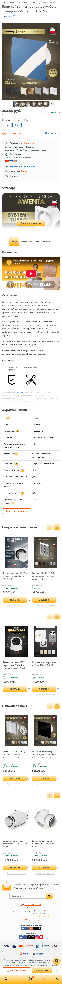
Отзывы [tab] (37, 241)
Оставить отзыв (52, 133)
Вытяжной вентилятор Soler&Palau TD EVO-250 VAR (43, 843)
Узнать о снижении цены (10, 115)
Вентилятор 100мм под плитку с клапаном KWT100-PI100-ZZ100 (14, 754)
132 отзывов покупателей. (35, 919)
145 (7, 124)
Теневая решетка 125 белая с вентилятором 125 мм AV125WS (16, 576)
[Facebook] (25, 937)
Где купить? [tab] (47, 241)
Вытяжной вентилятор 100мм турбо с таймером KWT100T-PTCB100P (44, 754)
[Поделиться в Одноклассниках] (31, 928)
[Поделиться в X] (35, 928)
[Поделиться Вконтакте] (23, 928)
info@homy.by (34, 907)
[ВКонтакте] (21, 937)
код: (8, 16)
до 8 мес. (8, 157)
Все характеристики (16, 511)
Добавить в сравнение (12, 133)
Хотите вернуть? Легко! (23, 166)
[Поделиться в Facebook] (27, 928)
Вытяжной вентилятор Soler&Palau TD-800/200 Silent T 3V (15, 843)
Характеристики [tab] (26, 241)
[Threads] (33, 937)
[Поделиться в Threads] (39, 928)
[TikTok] (29, 937)
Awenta (20, 392)
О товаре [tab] (14, 241)
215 (17, 124)
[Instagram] (37, 937)
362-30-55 (33, 904)
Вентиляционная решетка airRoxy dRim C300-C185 (44, 664)
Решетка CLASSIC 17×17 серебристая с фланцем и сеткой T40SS (44, 576)
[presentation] (51, 104)
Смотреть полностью (31, 223)
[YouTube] (41, 937)
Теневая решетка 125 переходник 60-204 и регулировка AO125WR (14, 665)
